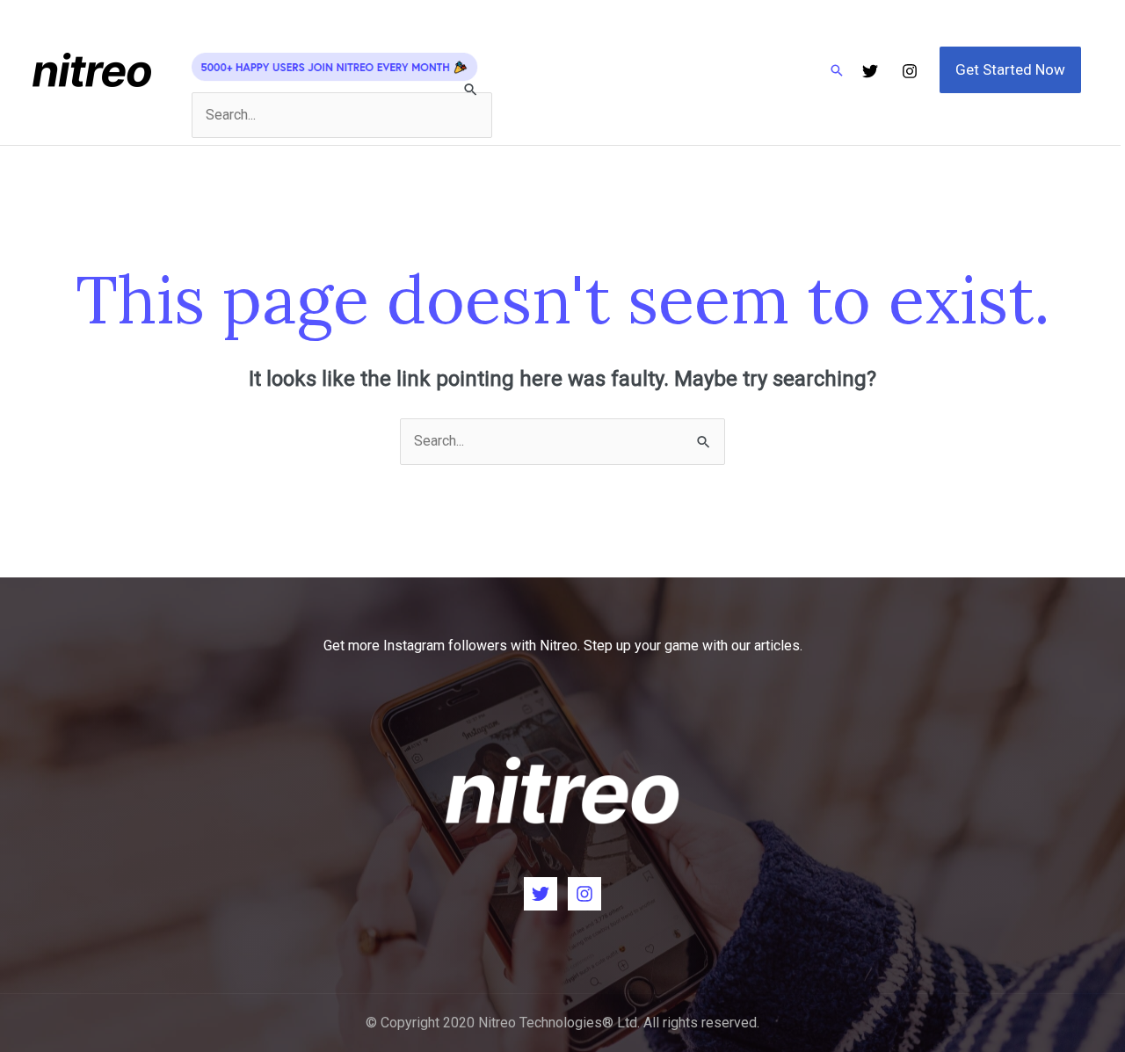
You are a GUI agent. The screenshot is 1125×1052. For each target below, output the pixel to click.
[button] (837, 70)
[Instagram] (910, 71)
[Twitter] (870, 71)
